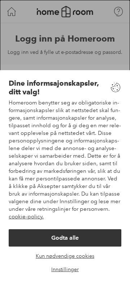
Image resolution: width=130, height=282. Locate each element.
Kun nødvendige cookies (65, 256)
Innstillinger (65, 269)
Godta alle (65, 237)
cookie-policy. (26, 216)
